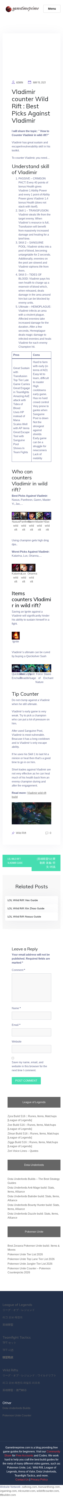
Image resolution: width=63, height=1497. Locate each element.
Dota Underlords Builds (16, 1408)
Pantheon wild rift (25, 525)
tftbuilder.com (8, 1494)
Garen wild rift (31, 525)
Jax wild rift (47, 525)
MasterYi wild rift (40, 525)
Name (16, 1008)
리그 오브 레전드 (13, 1317)
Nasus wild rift (16, 525)
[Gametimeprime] (23, 8)
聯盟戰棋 (8, 1357)
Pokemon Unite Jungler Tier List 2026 (30, 1263)
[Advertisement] (31, 59)
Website (17, 1041)
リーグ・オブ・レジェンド (19, 1310)
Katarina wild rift (17, 577)
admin (19, 82)
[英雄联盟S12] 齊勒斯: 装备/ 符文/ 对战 (46, 863)
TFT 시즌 (8, 1350)
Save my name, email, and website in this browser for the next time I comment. (29, 1066)
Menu (52, 8)
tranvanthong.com (49, 1486)
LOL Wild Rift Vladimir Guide (15, 861)
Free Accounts (24, 1455)
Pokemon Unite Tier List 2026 (25, 1254)
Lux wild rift (23, 577)
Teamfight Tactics (17, 1337)
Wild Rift (21, 833)
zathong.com (29, 1486)
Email (16, 1024)
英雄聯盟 (8, 1324)
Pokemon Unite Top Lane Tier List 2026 (31, 1259)
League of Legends (17, 1305)
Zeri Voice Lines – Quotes (23, 1150)
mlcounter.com (26, 1490)
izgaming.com (8, 1490)
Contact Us (22, 1479)
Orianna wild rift (32, 577)
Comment (18, 970)
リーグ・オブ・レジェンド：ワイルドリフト (29, 1375)
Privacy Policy (39, 1479)
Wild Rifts (10, 1370)
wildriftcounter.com (48, 1490)
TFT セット (9, 1342)
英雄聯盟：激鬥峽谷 (15, 1390)
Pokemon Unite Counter (17, 1415)
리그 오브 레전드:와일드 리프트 (21, 1382)
